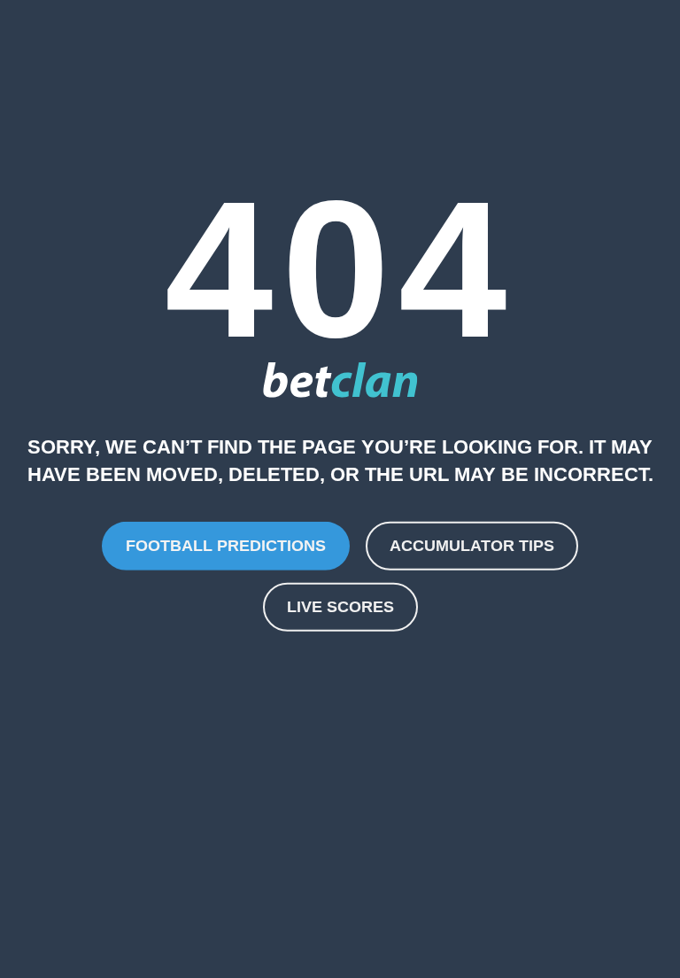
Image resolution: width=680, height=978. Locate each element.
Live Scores (340, 607)
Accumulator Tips (472, 545)
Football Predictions (226, 545)
